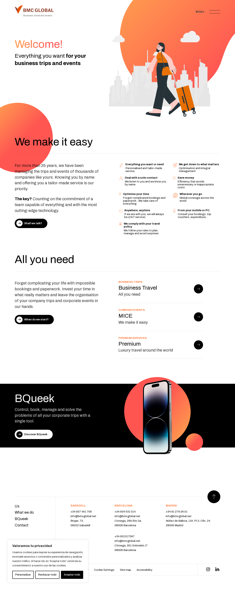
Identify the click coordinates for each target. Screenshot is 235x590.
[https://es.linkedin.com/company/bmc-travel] (217, 569)
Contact (21, 525)
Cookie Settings (104, 569)
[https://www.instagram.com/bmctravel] (208, 569)
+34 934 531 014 (125, 511)
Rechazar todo (47, 574)
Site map (125, 569)
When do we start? (36, 319)
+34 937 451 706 (81, 511)
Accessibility (144, 569)
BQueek (21, 519)
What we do (24, 512)
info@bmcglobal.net (83, 516)
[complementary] (47, 561)
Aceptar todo (72, 574)
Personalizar (23, 574)
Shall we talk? (33, 223)
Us (17, 506)
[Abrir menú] (214, 11)
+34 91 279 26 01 (176, 511)
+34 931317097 (125, 536)
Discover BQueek (35, 434)
